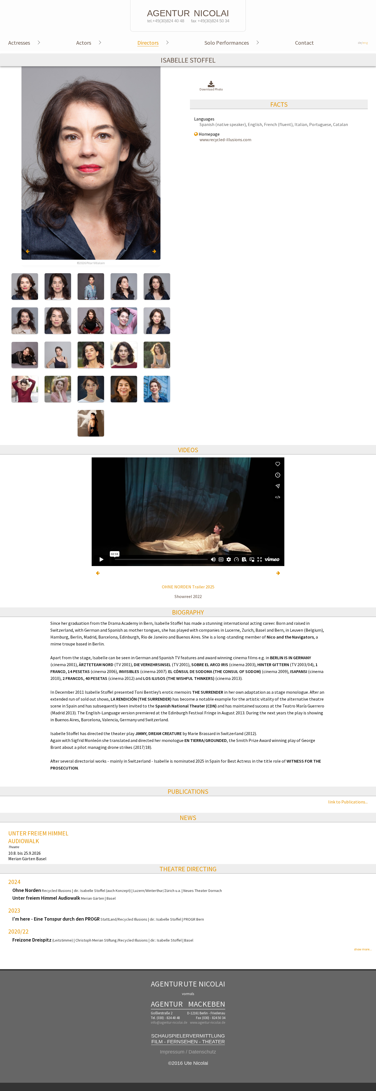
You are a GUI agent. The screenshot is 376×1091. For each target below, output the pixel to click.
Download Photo (211, 89)
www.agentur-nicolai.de (207, 1022)
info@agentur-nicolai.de (169, 1022)
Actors (83, 42)
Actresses (19, 42)
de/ (363, 43)
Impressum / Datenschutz (188, 1052)
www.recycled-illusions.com (225, 139)
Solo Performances (227, 42)
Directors (148, 42)
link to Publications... (348, 802)
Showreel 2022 (188, 596)
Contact (304, 42)
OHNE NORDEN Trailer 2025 (188, 586)
